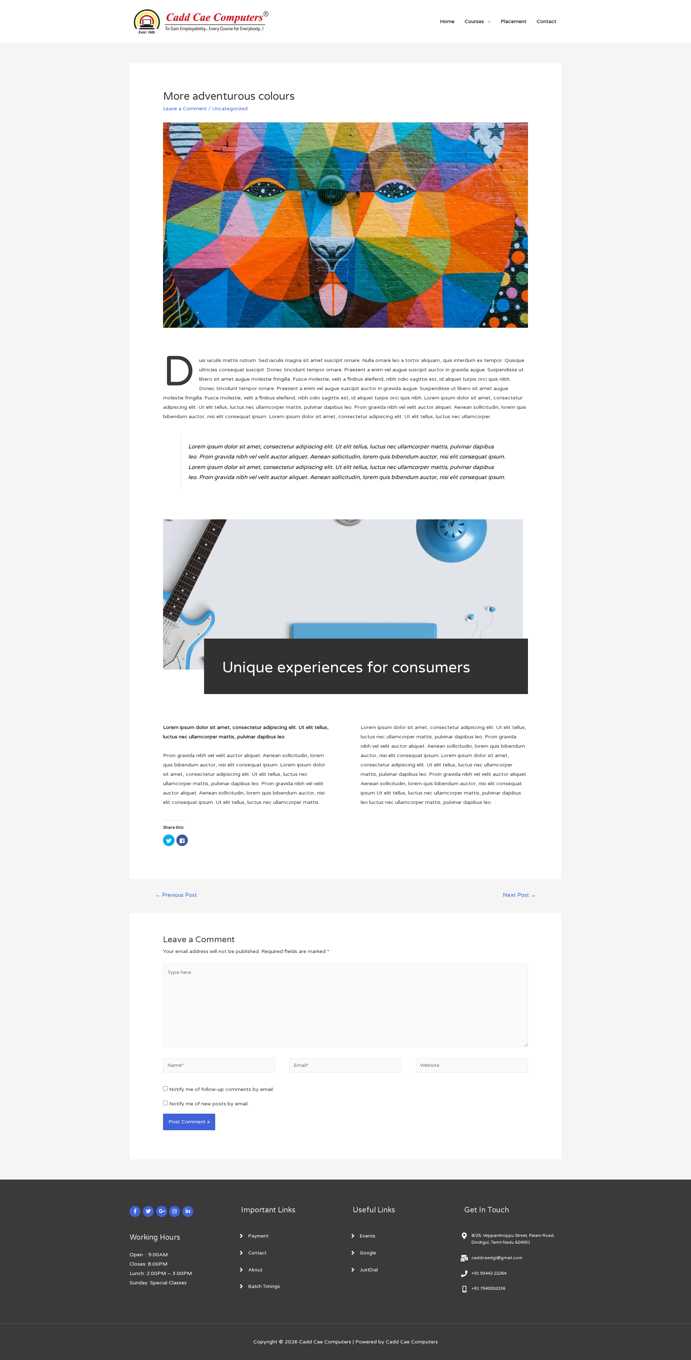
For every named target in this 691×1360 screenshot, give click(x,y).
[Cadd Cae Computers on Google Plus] (161, 1211)
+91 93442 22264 (488, 1273)
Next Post (519, 895)
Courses (474, 21)
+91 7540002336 (488, 1288)
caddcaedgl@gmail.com (497, 1257)
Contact (546, 21)
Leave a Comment (185, 109)
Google (368, 1253)
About (255, 1270)
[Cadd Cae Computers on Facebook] (135, 1211)
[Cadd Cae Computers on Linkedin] (187, 1211)
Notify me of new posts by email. (209, 1104)
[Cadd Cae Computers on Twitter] (148, 1211)
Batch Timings (264, 1286)
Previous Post (176, 895)
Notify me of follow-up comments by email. (221, 1089)
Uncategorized (230, 109)
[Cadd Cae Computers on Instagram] (174, 1211)
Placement (514, 21)
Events (367, 1236)
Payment (258, 1236)
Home (447, 21)
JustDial (369, 1270)
